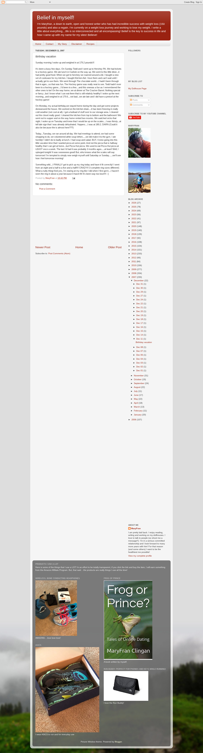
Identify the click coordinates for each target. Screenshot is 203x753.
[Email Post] (73, 178)
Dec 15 (140, 331)
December (139, 280)
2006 (134, 420)
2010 (134, 265)
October (138, 379)
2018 (134, 234)
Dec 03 (140, 363)
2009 (134, 269)
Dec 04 (140, 359)
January (138, 415)
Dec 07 (140, 351)
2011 (134, 261)
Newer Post (42, 247)
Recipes (90, 44)
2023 (134, 214)
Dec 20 (140, 311)
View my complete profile (140, 556)
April (136, 403)
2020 (134, 226)
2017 (134, 238)
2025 (134, 207)
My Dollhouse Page (137, 88)
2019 (134, 230)
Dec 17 (140, 323)
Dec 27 (140, 296)
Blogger (118, 742)
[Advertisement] (78, 220)
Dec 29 (140, 292)
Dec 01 (140, 370)
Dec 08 (140, 347)
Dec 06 (140, 355)
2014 (134, 250)
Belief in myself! (55, 17)
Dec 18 (140, 319)
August (137, 387)
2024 (134, 211)
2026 (134, 203)
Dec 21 (140, 307)
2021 (134, 222)
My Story (62, 44)
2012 (134, 258)
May (136, 399)
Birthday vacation (144, 342)
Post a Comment (47, 189)
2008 (134, 273)
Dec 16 (140, 327)
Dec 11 (139, 339)
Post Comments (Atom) (59, 253)
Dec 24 (140, 299)
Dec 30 (140, 288)
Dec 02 (140, 367)
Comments (137, 105)
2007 (134, 277)
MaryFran (136, 528)
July (136, 391)
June (136, 395)
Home (38, 44)
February (138, 411)
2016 (134, 242)
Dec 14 (140, 335)
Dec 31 (140, 284)
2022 (134, 218)
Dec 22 (140, 304)
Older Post (115, 247)
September (139, 383)
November (139, 375)
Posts (135, 100)
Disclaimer (76, 44)
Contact (49, 44)
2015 (134, 246)
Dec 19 (140, 315)
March (137, 407)
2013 (134, 254)
